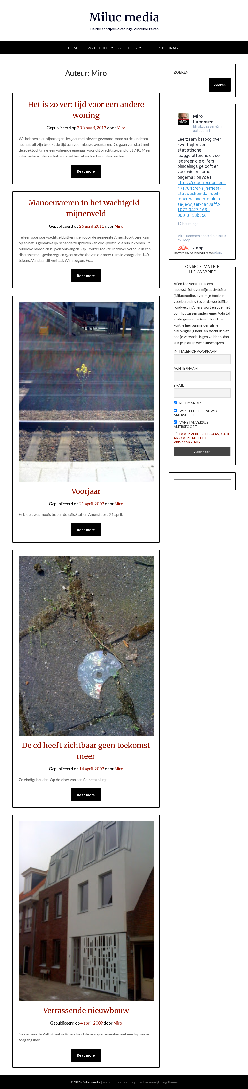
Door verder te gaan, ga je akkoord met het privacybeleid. (202, 438)
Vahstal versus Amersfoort (191, 424)
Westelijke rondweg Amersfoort (196, 413)
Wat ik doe (98, 48)
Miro (121, 127)
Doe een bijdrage (163, 48)
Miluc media (124, 17)
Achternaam (186, 368)
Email (179, 385)
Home (73, 48)
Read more (86, 171)
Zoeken (181, 72)
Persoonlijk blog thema (160, 1082)
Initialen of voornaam (195, 351)
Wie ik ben (127, 48)
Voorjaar (86, 491)
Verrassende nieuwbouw (86, 1010)
